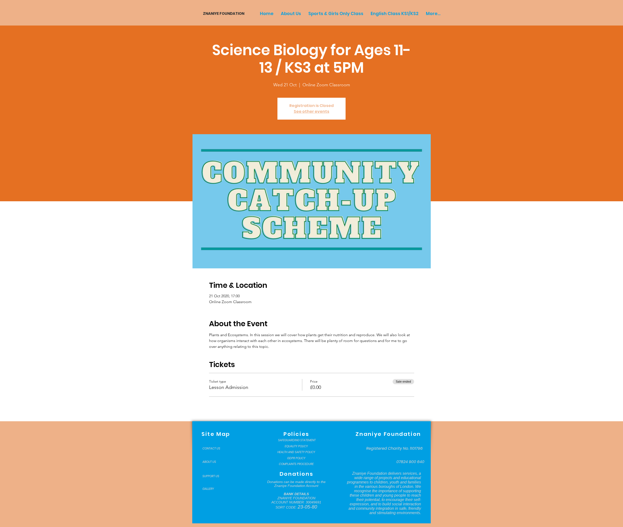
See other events (311, 111)
